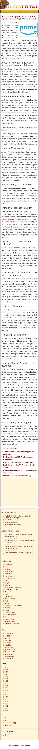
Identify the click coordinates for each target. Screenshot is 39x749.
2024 (6, 672)
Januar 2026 (9, 647)
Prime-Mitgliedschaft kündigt (12, 219)
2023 (6, 674)
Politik (7, 610)
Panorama (8, 608)
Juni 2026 (8, 638)
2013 (6, 697)
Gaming (7, 585)
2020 (6, 681)
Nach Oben (8, 725)
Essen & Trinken (10, 578)
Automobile (8, 567)
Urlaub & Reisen (10, 621)
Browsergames (9, 576)
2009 (6, 706)
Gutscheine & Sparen (11, 589)
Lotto (6, 594)
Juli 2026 (8, 636)
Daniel (6, 554)
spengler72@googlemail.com (12, 538)
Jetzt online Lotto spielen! (13, 524)
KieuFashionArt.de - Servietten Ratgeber (18, 553)
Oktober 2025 (9, 654)
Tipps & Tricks (9, 619)
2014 (6, 694)
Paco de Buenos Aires (10, 550)
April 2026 (8, 643)
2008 (6, 708)
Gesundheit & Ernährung (13, 587)
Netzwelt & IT (9, 603)
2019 (6, 683)
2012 (6, 699)
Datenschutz (14, 746)
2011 (6, 701)
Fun (6, 580)
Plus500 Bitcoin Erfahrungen (14, 520)
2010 (6, 704)
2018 (6, 685)
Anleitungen (8, 564)
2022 (6, 676)
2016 (6, 690)
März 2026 (8, 645)
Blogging (7, 569)
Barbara (7, 544)
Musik (6, 601)
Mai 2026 (8, 640)
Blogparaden (9, 571)
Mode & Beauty (10, 598)
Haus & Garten (9, 592)
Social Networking (10, 614)
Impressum (25, 746)
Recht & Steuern (10, 612)
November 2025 (10, 652)
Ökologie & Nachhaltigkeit (13, 605)
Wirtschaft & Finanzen (12, 623)
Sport (6, 617)
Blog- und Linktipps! (11, 522)
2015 (6, 692)
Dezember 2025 (10, 649)
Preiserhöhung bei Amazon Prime (18, 16)
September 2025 (10, 656)
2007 (6, 710)
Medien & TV (14, 19)
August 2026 (9, 633)
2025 (6, 669)
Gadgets (7, 583)
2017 (6, 688)
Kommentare (10, 723)
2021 (6, 679)
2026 (6, 667)
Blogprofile (8, 573)
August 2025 (9, 658)
